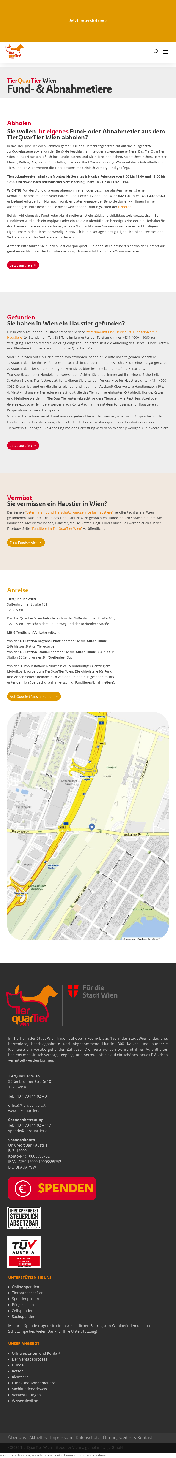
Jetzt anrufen (21, 265)
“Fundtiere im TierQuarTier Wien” (56, 528)
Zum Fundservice (24, 542)
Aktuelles (38, 1437)
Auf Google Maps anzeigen (32, 696)
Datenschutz (87, 1437)
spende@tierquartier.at (28, 1130)
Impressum (61, 1437)
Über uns (17, 1437)
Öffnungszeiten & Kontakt (127, 1437)
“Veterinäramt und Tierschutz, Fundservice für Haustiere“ (69, 512)
